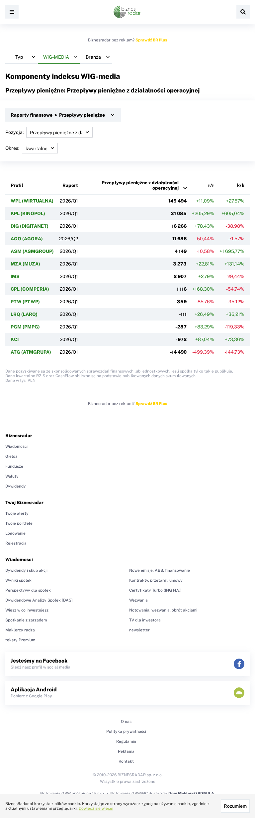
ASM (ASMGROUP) (32, 251)
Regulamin (126, 741)
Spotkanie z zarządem (26, 620)
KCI (15, 339)
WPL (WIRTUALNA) (32, 201)
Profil (17, 185)
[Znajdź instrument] (243, 12)
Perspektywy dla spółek (28, 590)
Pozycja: (14, 132)
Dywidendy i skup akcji (26, 570)
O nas (126, 721)
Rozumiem (235, 806)
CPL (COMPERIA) (30, 289)
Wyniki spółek (18, 580)
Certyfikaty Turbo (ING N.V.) (155, 590)
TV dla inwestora (145, 620)
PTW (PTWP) (25, 301)
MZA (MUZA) (25, 263)
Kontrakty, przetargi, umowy (156, 580)
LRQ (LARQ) (24, 314)
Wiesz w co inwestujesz (26, 610)
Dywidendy (15, 486)
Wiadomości (16, 446)
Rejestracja (16, 543)
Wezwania (138, 600)
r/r (211, 185)
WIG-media (100, 76)
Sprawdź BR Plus (151, 40)
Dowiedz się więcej (96, 808)
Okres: (12, 148)
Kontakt (126, 761)
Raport (70, 185)
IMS (15, 276)
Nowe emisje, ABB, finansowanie (159, 570)
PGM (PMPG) (25, 326)
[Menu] (12, 12)
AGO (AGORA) (27, 238)
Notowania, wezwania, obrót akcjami (163, 610)
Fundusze (14, 466)
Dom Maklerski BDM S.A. (191, 793)
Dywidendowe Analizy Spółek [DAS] (39, 600)
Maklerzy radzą (20, 630)
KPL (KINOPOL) (28, 213)
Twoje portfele (19, 523)
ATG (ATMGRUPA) (31, 352)
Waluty (12, 476)
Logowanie (15, 533)
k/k (240, 185)
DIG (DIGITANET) (29, 226)
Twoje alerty (17, 513)
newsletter (139, 630)
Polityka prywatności (126, 731)
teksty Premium (20, 640)
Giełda (11, 456)
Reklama (126, 751)
